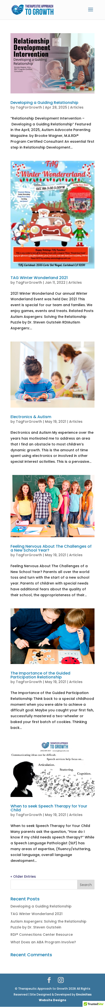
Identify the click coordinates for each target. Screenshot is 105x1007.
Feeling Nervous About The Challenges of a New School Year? (51, 548)
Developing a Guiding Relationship (44, 102)
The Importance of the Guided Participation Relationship (40, 675)
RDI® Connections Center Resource (41, 934)
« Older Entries (23, 876)
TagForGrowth (29, 107)
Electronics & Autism (30, 417)
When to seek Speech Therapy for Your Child (48, 808)
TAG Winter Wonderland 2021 (39, 278)
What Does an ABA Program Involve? (43, 942)
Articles (77, 107)
